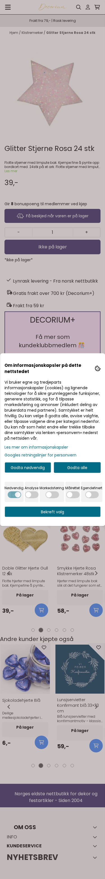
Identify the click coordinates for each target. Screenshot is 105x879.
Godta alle (77, 467)
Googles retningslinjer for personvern (40, 455)
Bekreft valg (52, 511)
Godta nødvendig (28, 467)
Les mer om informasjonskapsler (36, 447)
